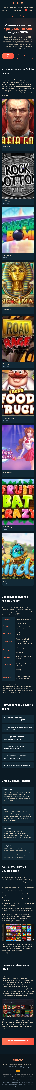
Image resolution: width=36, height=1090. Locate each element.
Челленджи (5, 10)
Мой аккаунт (18, 15)
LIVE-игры (22, 10)
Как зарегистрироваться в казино (17, 765)
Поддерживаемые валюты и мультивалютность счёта (15, 738)
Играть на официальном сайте (18, 1041)
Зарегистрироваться (25, 55)
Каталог (19, 7)
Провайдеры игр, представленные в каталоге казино (18, 728)
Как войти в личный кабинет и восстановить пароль (16, 757)
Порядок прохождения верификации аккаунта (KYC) (14, 719)
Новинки (31, 10)
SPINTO (18, 2)
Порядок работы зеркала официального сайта (14, 747)
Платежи (13, 10)
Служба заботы (28, 7)
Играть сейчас (8, 56)
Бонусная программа (9, 7)
